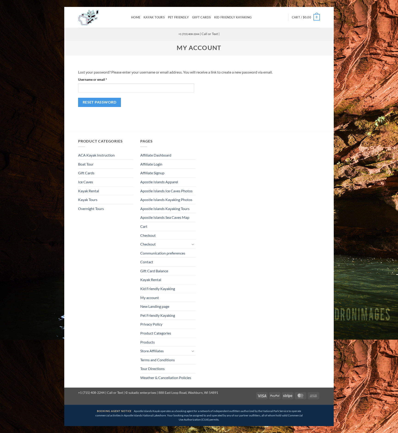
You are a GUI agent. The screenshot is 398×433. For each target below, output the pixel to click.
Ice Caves (85, 182)
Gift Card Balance (154, 271)
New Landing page (154, 306)
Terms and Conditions (157, 360)
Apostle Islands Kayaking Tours (165, 208)
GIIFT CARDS (201, 17)
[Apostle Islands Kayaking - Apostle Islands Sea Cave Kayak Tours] (101, 17)
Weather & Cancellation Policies (165, 377)
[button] (306, 17)
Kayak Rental (88, 191)
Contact (146, 262)
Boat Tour (86, 164)
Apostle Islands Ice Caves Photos (166, 191)
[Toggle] (193, 244)
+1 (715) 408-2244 (189, 34)
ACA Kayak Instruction (96, 155)
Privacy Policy (151, 324)
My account (149, 297)
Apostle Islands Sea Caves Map (164, 217)
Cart (143, 226)
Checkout (148, 235)
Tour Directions (152, 368)
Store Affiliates (152, 351)
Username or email (99, 79)
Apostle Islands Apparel (159, 182)
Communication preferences (162, 253)
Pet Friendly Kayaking (157, 315)
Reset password (100, 102)
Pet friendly (178, 17)
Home (135, 17)
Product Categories (155, 333)
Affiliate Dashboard (155, 155)
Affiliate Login (151, 164)
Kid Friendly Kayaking (233, 17)
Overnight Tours (91, 208)
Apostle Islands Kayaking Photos (166, 199)
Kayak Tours (154, 17)
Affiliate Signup (152, 173)
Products (147, 342)
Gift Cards (86, 173)
